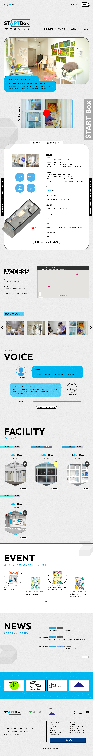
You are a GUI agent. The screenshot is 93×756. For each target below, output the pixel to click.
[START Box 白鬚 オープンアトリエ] (13, 577)
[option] (14, 328)
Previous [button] (2, 327)
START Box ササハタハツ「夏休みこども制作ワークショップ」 (57, 588)
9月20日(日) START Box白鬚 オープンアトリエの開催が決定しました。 (68, 639)
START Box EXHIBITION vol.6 (34, 595)
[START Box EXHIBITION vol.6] (35, 583)
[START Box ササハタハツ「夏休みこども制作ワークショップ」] (57, 577)
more (46, 602)
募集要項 (48, 190)
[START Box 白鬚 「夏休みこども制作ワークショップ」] (79, 583)
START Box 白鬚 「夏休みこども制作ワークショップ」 (79, 595)
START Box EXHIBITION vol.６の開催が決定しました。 (63, 649)
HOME (66, 12)
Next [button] (91, 327)
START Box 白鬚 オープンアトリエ (13, 589)
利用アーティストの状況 (46, 242)
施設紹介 (72, 12)
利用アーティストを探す (46, 407)
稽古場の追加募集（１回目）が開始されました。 (62, 630)
